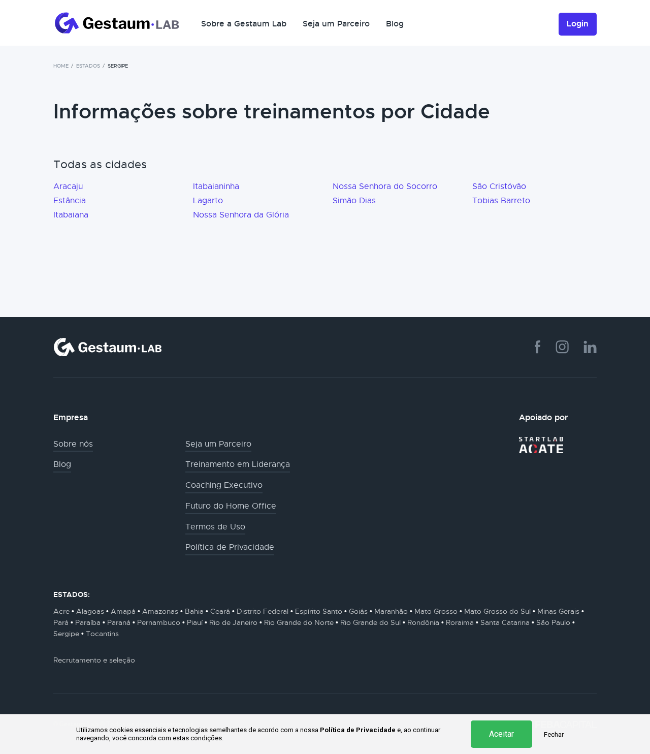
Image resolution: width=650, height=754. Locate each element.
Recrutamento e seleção (94, 660)
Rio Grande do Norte (299, 622)
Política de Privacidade (358, 730)
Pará (61, 622)
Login (578, 23)
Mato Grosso (436, 611)
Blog (395, 23)
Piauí (195, 622)
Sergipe (66, 633)
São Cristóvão (499, 186)
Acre (61, 611)
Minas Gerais (558, 611)
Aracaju (68, 186)
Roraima (460, 622)
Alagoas (90, 611)
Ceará (220, 611)
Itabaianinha (216, 186)
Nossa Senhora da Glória (241, 215)
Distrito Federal (262, 611)
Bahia (194, 611)
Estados (88, 65)
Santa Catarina (505, 622)
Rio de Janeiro (233, 622)
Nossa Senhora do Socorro (385, 186)
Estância (69, 201)
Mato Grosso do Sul (497, 611)
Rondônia (423, 622)
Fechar (554, 734)
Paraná (119, 622)
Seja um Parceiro (336, 23)
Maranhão (391, 611)
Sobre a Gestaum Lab (243, 23)
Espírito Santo (318, 611)
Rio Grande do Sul (370, 622)
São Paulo (553, 622)
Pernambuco (158, 622)
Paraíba (88, 622)
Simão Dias (354, 201)
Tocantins (102, 633)
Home (61, 65)
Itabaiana (70, 215)
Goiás (358, 611)
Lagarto (208, 201)
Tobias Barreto (501, 201)
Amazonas (160, 611)
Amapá (123, 611)
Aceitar (501, 734)
